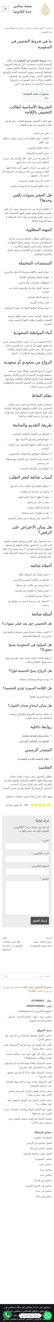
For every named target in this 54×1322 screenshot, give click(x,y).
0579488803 (37, 1000)
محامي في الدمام (43, 1180)
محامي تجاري (10, 1319)
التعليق (44, 878)
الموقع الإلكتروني (40, 866)
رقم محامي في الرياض (17, 1315)
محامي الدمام (26, 1319)
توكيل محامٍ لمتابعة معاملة (35, 735)
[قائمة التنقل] (5, 8)
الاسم (45, 840)
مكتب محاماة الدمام (27, 1016)
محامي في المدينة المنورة (38, 1185)
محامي (49, 28)
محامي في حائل (43, 1196)
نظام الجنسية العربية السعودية (33, 758)
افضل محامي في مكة (41, 1148)
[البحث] (5, 976)
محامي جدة (46, 1016)
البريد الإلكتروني (40, 853)
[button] (47, 1315)
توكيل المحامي (29, 1311)
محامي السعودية (43, 1159)
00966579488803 (35, 1006)
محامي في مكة (24, 1307)
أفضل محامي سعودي (34, 28)
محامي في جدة (44, 1191)
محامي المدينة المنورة (40, 1020)
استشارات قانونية (43, 1137)
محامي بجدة (45, 1164)
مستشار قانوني (43, 1319)
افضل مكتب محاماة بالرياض (37, 1153)
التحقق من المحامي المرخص (34, 741)
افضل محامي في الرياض (39, 1143)
